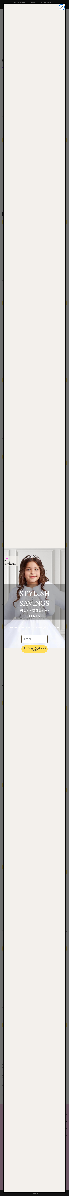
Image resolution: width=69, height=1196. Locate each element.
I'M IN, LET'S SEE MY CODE (34, 649)
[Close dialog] (62, 7)
